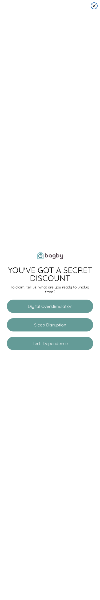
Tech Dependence (50, 343)
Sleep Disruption (50, 324)
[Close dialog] (94, 6)
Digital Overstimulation (50, 306)
